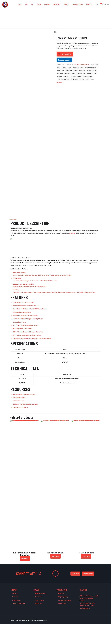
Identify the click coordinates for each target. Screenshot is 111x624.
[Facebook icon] (90, 620)
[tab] (55, 219)
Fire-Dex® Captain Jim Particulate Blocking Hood (24, 554)
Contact (15, 597)
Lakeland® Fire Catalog (20, 407)
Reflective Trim (91, 73)
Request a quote (64, 60)
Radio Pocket (81, 73)
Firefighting (68, 70)
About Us (15, 593)
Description (13, 219)
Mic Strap (60, 73)
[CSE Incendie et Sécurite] (5, 4)
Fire (75, 64)
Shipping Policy (63, 597)
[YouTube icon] (94, 620)
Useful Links (62, 603)
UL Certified (74, 79)
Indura (75, 70)
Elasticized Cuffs (78, 67)
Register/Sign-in (40, 593)
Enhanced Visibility (90, 67)
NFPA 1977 (67, 73)
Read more (24, 558)
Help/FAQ (61, 593)
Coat (58, 67)
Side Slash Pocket (76, 76)
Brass (97, 64)
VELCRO (81, 79)
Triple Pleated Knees (63, 79)
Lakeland (59, 82)
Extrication (60, 70)
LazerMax (82, 70)
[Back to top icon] (102, 620)
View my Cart (39, 600)
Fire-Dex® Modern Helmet (86, 553)
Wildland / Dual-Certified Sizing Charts (25, 404)
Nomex (74, 73)
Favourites (38, 597)
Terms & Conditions (18, 603)
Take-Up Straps (87, 76)
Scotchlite (66, 76)
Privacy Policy (16, 600)
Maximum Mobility (92, 70)
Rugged (59, 76)
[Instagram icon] (98, 620)
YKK (87, 79)
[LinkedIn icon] (96, 620)
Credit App (38, 603)
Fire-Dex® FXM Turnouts (55, 553)
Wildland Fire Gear (18, 401)
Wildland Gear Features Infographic (24, 394)
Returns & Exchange (64, 600)
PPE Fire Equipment (83, 64)
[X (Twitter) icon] (92, 620)
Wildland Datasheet (19, 397)
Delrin (69, 67)
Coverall (64, 67)
